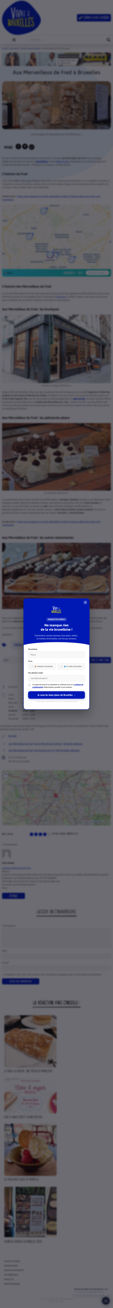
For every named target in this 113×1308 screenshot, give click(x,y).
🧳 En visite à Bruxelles (73, 666)
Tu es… (30, 661)
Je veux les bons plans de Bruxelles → (56, 695)
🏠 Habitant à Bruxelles (43, 666)
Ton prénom (32, 649)
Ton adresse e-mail (36, 673)
